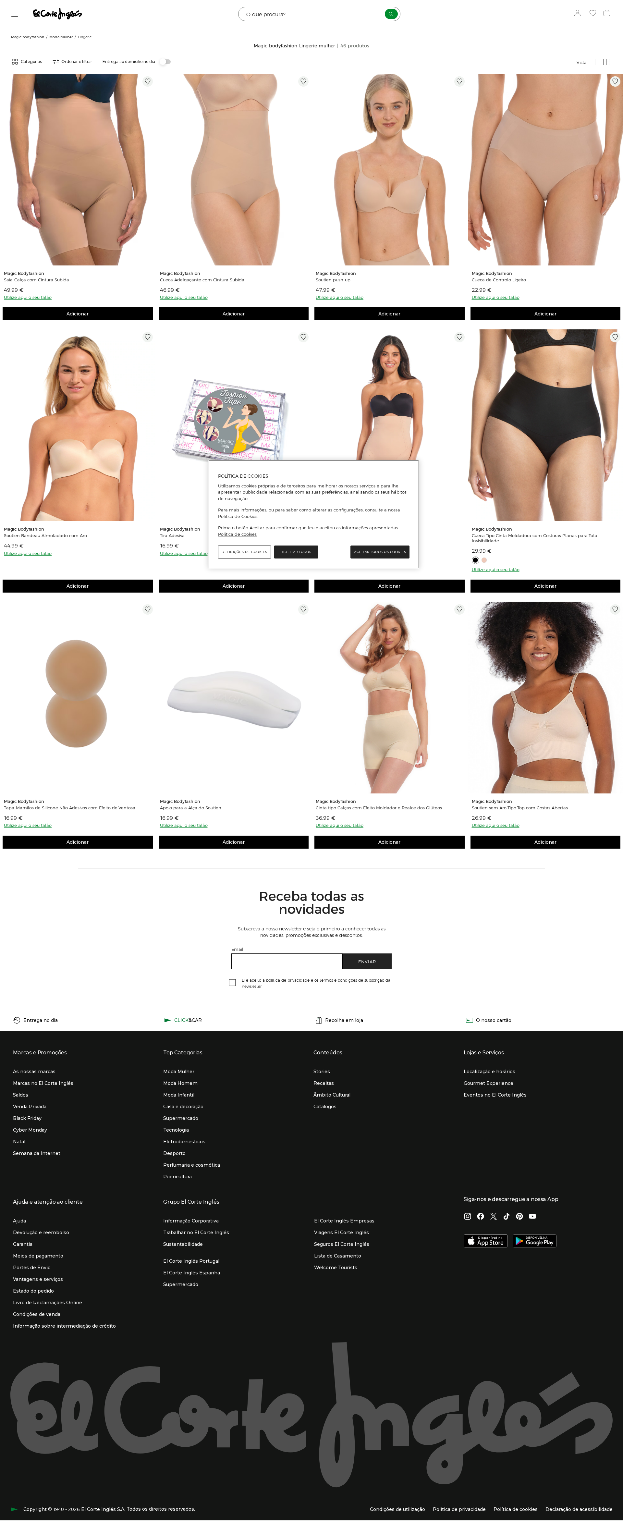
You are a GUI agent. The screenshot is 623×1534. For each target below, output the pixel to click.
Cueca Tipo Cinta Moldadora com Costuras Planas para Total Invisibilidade (535, 538)
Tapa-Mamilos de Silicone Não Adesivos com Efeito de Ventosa (69, 807)
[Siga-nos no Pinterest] (519, 1216)
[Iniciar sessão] (579, 14)
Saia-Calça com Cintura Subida (36, 279)
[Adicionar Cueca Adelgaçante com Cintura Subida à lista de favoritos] (303, 81)
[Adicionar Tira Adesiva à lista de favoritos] (303, 337)
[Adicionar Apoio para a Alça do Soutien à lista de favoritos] (303, 609)
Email (237, 949)
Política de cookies (237, 534)
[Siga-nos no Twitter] (493, 1216)
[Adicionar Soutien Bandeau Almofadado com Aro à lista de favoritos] (147, 337)
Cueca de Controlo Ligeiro (499, 279)
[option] (77, 169)
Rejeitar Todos (296, 552)
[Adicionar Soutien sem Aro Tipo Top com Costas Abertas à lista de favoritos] (615, 609)
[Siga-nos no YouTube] (532, 1216)
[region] (313, 514)
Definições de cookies (244, 552)
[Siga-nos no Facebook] (480, 1216)
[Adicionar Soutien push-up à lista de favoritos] (459, 81)
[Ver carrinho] (608, 14)
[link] (77, 169)
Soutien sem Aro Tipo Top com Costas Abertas (520, 807)
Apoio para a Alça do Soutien (190, 807)
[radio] (595, 62)
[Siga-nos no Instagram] (467, 1216)
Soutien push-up (333, 279)
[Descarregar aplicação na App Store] (485, 1241)
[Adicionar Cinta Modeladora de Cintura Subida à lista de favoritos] (459, 337)
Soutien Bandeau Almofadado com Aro (45, 535)
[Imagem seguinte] (148, 169)
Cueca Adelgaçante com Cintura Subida (202, 279)
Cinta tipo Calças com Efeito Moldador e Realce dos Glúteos (379, 807)
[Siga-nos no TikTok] (506, 1216)
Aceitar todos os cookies (380, 552)
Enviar (367, 961)
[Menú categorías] (14, 14)
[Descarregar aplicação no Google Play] (534, 1241)
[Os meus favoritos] (594, 14)
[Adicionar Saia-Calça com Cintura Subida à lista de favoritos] (147, 81)
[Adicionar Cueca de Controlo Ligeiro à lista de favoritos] (615, 81)
